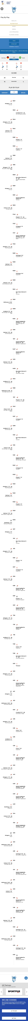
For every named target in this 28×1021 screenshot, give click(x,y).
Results (14, 20)
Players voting (14, 34)
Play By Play (14, 23)
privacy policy (12, 1002)
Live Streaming (13, 32)
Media (14, 29)
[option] (14, 991)
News (14, 26)
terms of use (5, 1002)
